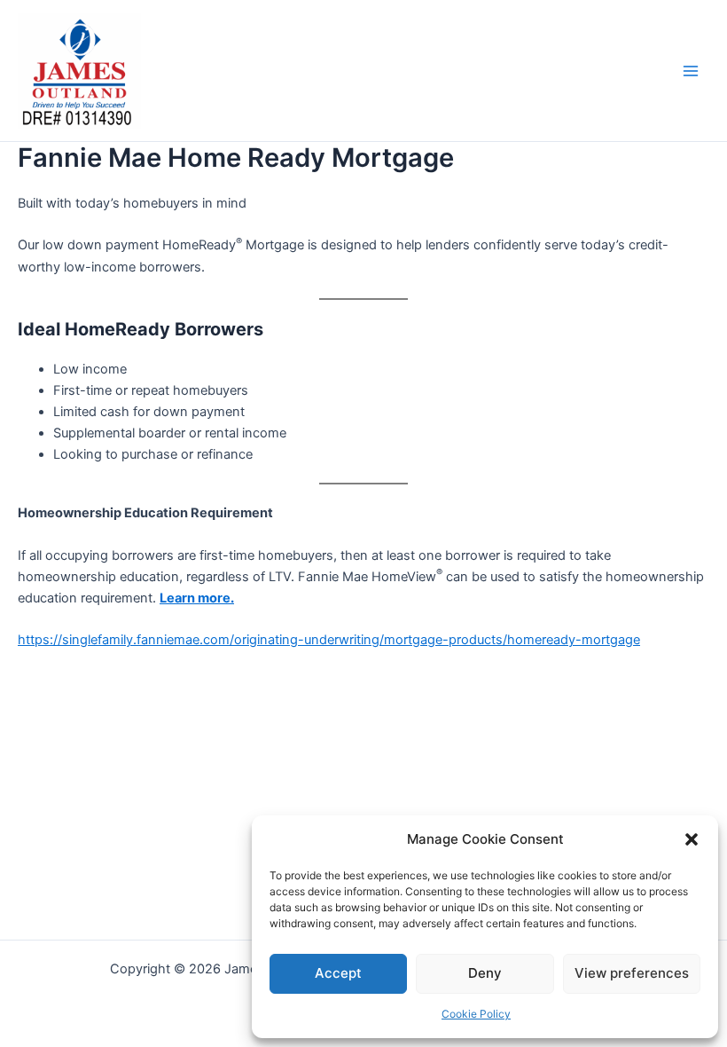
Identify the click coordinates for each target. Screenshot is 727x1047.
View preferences (632, 972)
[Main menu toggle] (690, 71)
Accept (338, 972)
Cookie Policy (476, 1013)
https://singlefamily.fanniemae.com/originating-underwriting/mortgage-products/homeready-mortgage (329, 640)
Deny (485, 972)
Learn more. (197, 598)
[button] (691, 839)
